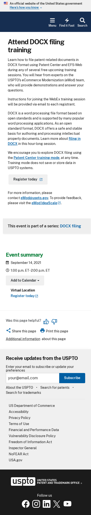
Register (23, 296)
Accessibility (18, 412)
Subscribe (72, 378)
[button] (21, 332)
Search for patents (54, 387)
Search (82, 25)
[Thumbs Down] (54, 322)
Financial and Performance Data (34, 430)
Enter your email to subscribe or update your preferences (40, 368)
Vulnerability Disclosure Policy (32, 436)
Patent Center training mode (36, 158)
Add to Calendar (24, 281)
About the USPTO (19, 387)
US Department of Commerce (32, 406)
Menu (52, 25)
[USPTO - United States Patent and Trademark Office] (45, 484)
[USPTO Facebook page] (25, 506)
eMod (44, 203)
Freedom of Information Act (30, 442)
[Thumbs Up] (46, 322)
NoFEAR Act (18, 454)
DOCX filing (70, 226)
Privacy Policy (19, 418)
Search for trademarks (23, 393)
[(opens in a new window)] (35, 506)
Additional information (23, 339)
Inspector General (23, 448)
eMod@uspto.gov (34, 198)
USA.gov (15, 460)
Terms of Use (19, 424)
